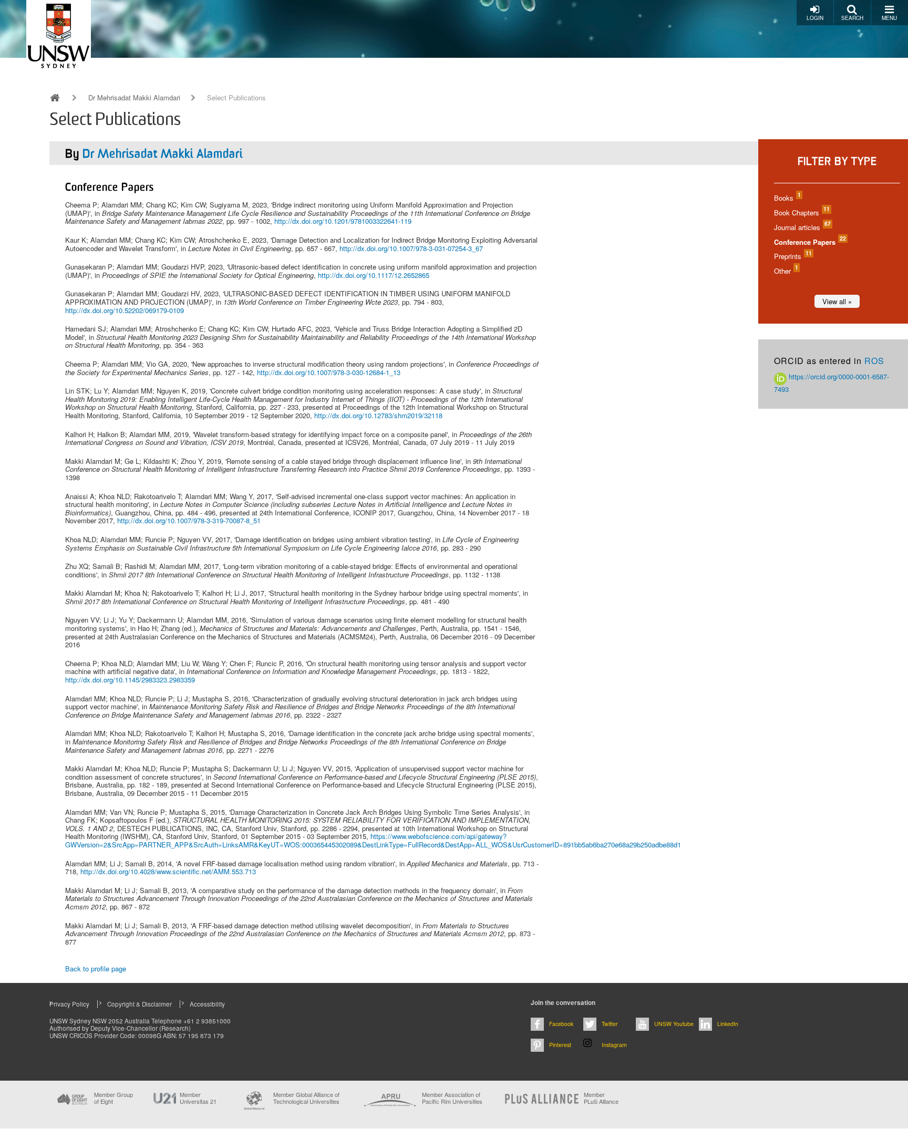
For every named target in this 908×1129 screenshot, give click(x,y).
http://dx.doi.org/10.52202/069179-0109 (124, 310)
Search (852, 18)
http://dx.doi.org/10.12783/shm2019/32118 (378, 415)
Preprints (792, 256)
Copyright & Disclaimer (139, 1004)
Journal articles (802, 227)
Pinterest (560, 1045)
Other (785, 271)
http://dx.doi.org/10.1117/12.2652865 (373, 275)
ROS (874, 361)
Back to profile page (95, 968)
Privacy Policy (69, 1004)
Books (787, 198)
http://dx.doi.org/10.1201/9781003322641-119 (342, 221)
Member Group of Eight (113, 1098)
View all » (837, 301)
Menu (889, 18)
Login (815, 18)
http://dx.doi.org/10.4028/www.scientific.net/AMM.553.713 (168, 871)
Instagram (614, 1045)
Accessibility (207, 1004)
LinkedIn (727, 1024)
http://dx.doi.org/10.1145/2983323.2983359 (130, 680)
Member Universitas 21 (198, 1098)
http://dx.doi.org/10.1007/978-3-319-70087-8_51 (189, 520)
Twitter (610, 1024)
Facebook (561, 1024)
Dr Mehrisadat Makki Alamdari (134, 98)
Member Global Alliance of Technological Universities (306, 1098)
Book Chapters (801, 212)
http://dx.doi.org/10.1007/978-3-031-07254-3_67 (411, 248)
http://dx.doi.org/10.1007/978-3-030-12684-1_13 (328, 372)
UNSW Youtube (674, 1024)
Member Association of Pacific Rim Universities (452, 1098)
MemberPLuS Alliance (601, 1098)
